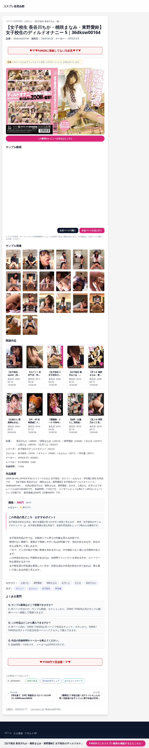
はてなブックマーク (73, 680)
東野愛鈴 (38, 582)
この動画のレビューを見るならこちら (55, 138)
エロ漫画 (18, 733)
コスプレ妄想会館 (14, 21)
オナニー (20, 588)
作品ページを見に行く (92, 230)
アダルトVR (30, 733)
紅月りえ (66, 582)
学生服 (58, 588)
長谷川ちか (91, 582)
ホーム (8, 732)
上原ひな (28, 21)
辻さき (78, 582)
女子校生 (46, 588)
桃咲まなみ (52, 582)
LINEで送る (32, 680)
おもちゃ (33, 588)
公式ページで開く (68, 230)
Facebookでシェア (51, 680)
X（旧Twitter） (15, 680)
